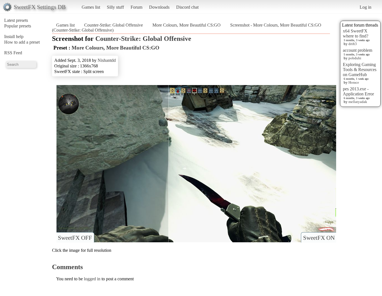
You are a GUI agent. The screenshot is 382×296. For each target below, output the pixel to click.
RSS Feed (13, 52)
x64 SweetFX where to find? (355, 33)
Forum (136, 7)
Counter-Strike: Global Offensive (113, 25)
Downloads (159, 7)
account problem (357, 50)
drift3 (352, 44)
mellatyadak (357, 102)
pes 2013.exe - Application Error (358, 91)
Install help (13, 36)
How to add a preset (22, 42)
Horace (353, 82)
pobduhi (354, 58)
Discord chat (187, 7)
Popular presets (17, 26)
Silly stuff (115, 7)
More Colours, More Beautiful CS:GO (186, 25)
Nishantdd (107, 60)
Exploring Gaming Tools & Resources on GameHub (359, 69)
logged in (92, 278)
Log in (365, 7)
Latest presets (16, 20)
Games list (91, 7)
